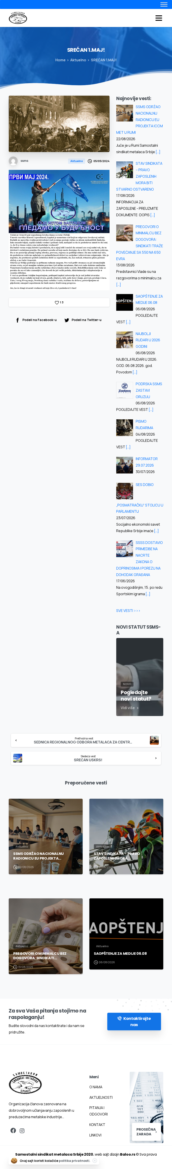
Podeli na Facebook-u (39, 320)
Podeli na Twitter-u (86, 320)
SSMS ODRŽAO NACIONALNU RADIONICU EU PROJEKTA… (38, 856)
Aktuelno (78, 60)
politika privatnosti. (74, 1161)
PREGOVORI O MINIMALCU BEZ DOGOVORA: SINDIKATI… (40, 956)
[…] (158, 151)
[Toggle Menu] (155, 4)
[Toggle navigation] (158, 18)
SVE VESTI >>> (128, 610)
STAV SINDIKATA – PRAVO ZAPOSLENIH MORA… (117, 856)
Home (60, 60)
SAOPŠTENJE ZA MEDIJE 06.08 (120, 953)
